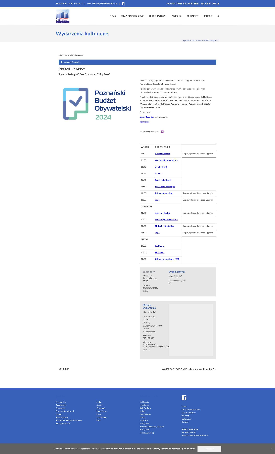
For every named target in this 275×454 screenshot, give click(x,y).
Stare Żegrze (102, 411)
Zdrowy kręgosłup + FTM (167, 259)
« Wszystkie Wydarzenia (71, 55)
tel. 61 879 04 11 (189, 432)
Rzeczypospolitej (63, 423)
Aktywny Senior (162, 153)
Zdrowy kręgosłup (163, 193)
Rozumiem (209, 449)
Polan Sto (144, 420)
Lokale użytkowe (158, 16)
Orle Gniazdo (145, 414)
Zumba (158, 173)
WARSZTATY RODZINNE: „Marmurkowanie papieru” (189, 369)
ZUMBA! (64, 369)
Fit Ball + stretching (164, 226)
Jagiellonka (144, 405)
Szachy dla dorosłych (165, 186)
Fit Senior (159, 252)
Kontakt (208, 16)
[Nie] (271, 448)
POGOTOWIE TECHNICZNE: (183, 3)
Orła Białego (102, 417)
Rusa (99, 420)
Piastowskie (61, 402)
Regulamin (145, 121)
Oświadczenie (146, 117)
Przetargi (177, 16)
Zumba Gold (161, 167)
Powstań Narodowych (65, 411)
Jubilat (142, 417)
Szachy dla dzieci (163, 180)
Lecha (99, 402)
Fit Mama (159, 246)
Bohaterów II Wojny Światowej (69, 420)
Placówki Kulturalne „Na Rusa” (152, 426)
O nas (113, 16)
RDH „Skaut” (145, 429)
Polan (99, 414)
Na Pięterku (144, 423)
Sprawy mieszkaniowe (132, 16)
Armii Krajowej (62, 417)
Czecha (100, 405)
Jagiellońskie (61, 405)
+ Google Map (149, 331)
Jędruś (142, 411)
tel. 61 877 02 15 (210, 3)
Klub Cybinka (145, 408)
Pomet (58, 414)
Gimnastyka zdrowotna (166, 160)
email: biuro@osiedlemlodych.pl (102, 3)
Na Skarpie (144, 402)
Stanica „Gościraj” (147, 433)
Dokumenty (193, 16)
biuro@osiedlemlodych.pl (197, 435)
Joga (157, 200)
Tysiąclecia (101, 408)
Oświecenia (60, 408)
